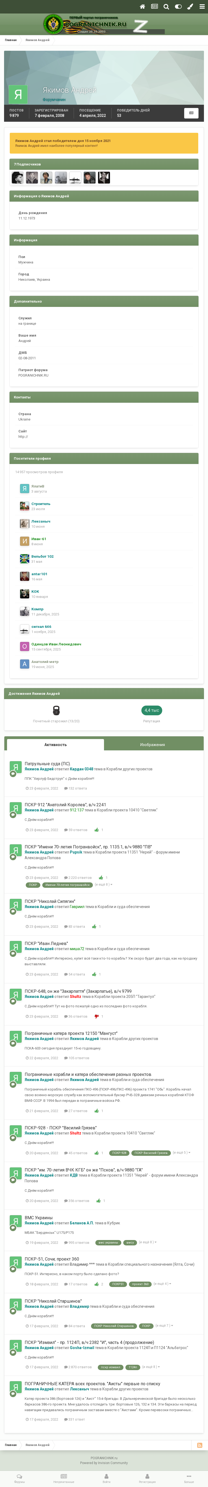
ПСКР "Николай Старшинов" (53, 1301)
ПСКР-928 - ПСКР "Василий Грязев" (61, 1127)
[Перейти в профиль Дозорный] (46, 178)
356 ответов (78, 1201)
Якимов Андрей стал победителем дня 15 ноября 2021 (63, 141)
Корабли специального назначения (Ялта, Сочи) (151, 1264)
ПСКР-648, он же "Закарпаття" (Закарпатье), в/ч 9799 (78, 991)
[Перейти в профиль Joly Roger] (18, 178)
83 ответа (76, 926)
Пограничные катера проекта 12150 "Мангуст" (71, 1033)
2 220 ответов (80, 878)
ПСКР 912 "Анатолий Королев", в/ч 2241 (65, 804)
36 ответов (77, 1016)
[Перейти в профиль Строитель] (24, 506)
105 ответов (78, 1058)
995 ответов (78, 1243)
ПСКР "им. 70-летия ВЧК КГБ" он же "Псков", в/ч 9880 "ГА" (84, 1170)
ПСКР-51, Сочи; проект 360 (52, 1259)
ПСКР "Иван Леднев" (46, 943)
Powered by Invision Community (104, 1463)
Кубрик (113, 1223)
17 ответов (77, 1284)
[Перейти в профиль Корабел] (61, 178)
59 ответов (77, 830)
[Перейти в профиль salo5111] (104, 178)
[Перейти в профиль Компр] (24, 611)
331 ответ (76, 1419)
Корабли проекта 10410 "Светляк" (127, 810)
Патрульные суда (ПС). (48, 763)
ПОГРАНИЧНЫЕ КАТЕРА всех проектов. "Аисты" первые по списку (92, 1383)
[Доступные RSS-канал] (199, 1445)
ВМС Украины (39, 1217)
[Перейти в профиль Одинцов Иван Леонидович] (24, 646)
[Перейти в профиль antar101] (24, 576)
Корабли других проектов (129, 769)
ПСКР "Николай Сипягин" (50, 901)
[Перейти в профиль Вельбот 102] (24, 558)
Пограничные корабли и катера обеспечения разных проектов (88, 1074)
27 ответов (77, 1111)
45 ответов (77, 1153)
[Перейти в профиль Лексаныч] (24, 523)
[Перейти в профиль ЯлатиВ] (24, 488)
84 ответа (76, 1326)
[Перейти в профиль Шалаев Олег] (32, 178)
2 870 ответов (80, 1367)
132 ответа (77, 788)
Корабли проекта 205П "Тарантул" (125, 996)
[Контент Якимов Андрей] (191, 113)
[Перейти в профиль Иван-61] (24, 541)
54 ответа (76, 974)
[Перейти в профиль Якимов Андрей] (16, 767)
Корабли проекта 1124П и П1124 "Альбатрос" (148, 1348)
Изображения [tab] (152, 745)
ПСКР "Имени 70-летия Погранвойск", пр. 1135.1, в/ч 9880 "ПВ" (88, 846)
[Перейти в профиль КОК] (24, 593)
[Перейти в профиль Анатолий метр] (24, 664)
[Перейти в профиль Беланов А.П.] (90, 178)
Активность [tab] (55, 745)
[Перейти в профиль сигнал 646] (75, 178)
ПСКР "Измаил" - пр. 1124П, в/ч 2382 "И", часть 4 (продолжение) (89, 1342)
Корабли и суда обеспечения (124, 907)
